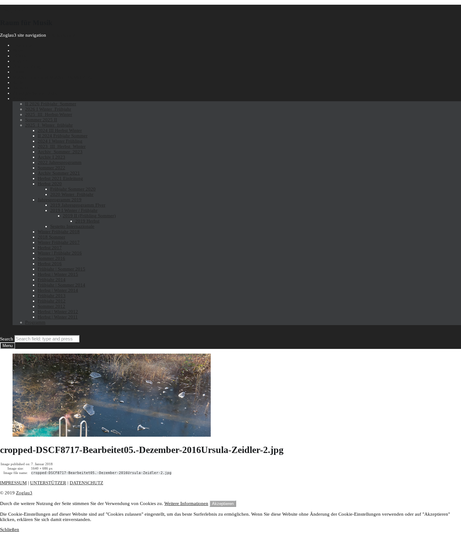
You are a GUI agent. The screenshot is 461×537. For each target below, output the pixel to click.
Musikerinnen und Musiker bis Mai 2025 (53, 77)
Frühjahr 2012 (52, 300)
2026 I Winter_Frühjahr (48, 109)
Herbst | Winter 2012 (58, 311)
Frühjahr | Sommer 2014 (61, 284)
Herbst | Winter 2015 (58, 274)
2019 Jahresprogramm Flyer (77, 205)
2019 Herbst (87, 221)
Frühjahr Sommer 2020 (73, 189)
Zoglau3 (24, 492)
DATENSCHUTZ (86, 482)
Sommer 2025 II (41, 119)
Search (6, 338)
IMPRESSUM (13, 482)
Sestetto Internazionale (72, 226)
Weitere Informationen (186, 503)
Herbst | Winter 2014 (58, 290)
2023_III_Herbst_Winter (62, 146)
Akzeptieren (223, 503)
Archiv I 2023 (51, 157)
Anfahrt (20, 61)
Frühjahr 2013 (52, 295)
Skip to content (61, 35)
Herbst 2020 (50, 183)
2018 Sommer (51, 237)
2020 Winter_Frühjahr (71, 194)
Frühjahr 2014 (52, 279)
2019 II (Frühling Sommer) (89, 215)
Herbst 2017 (50, 247)
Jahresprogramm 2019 (60, 199)
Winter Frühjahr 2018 (59, 231)
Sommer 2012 (51, 306)
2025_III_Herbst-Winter (48, 114)
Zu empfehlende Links (35, 93)
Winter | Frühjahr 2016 (60, 252)
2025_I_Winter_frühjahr (49, 125)
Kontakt (20, 87)
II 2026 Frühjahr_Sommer (50, 103)
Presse (19, 71)
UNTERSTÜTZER (48, 482)
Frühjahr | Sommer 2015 (61, 268)
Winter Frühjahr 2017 (59, 242)
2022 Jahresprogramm (60, 162)
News (18, 50)
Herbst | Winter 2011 (58, 316)
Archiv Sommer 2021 (59, 173)
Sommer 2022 (51, 167)
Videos (19, 55)
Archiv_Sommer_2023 (60, 151)
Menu (8, 345)
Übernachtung (26, 66)
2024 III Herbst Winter (60, 130)
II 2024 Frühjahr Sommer (62, 135)
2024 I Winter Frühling (60, 141)
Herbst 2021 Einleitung (60, 178)
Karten (19, 82)
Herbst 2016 (50, 263)
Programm (23, 45)
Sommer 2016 (51, 258)
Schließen (9, 529)
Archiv (19, 98)
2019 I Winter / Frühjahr (74, 210)
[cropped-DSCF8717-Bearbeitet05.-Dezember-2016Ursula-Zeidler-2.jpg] (112, 435)
